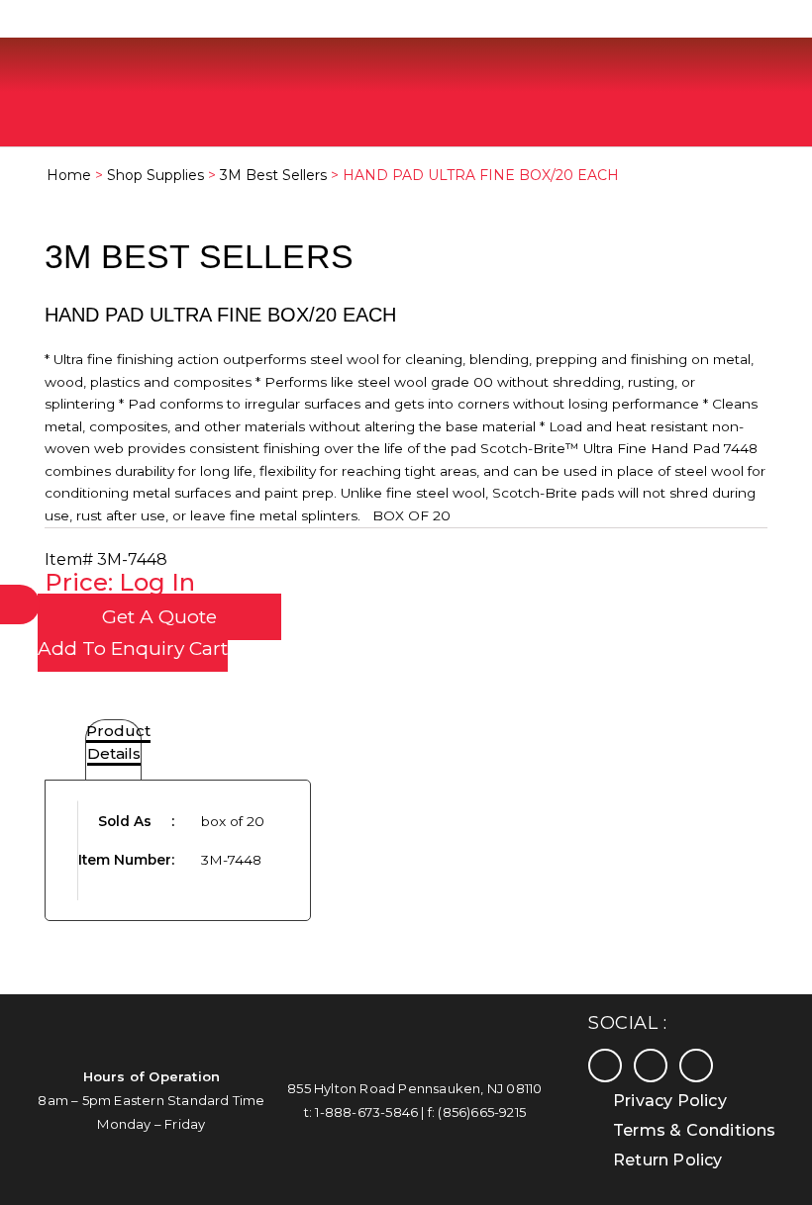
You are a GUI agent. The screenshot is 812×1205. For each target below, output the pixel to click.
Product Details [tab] (118, 742)
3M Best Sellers (273, 175)
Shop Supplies (155, 175)
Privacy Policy (670, 1100)
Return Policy (668, 1160)
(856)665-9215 (482, 1112)
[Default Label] (696, 1064)
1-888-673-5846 (366, 1112)
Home (69, 175)
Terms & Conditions (694, 1130)
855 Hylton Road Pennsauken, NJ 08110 (414, 1088)
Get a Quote (159, 616)
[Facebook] (605, 1064)
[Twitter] (650, 1064)
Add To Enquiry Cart (133, 648)
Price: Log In (120, 582)
